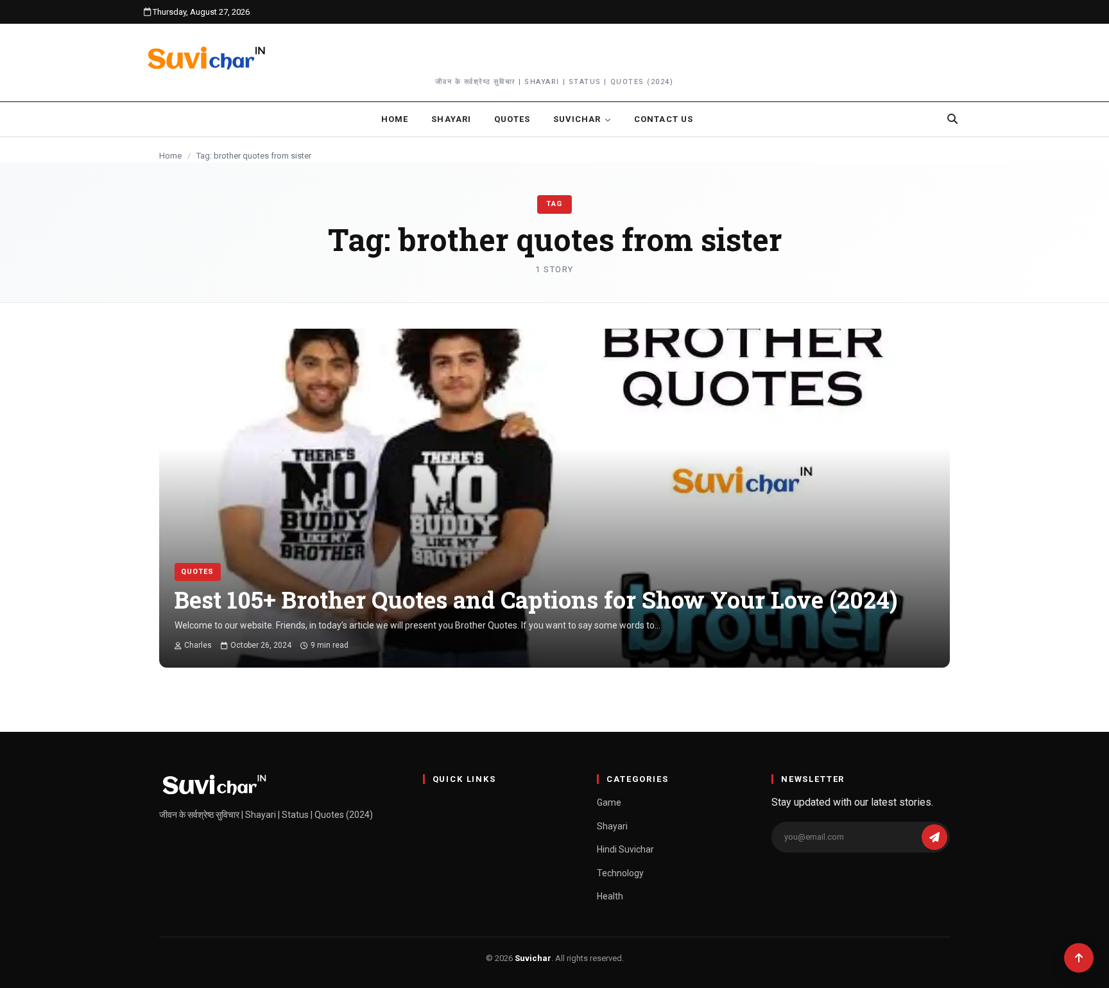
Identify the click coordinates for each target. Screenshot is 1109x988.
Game (609, 802)
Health (610, 896)
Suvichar (577, 119)
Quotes (512, 119)
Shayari (450, 119)
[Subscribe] (934, 837)
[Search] (952, 119)
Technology (620, 873)
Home (394, 119)
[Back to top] (1079, 958)
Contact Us (663, 119)
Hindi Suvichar (625, 849)
